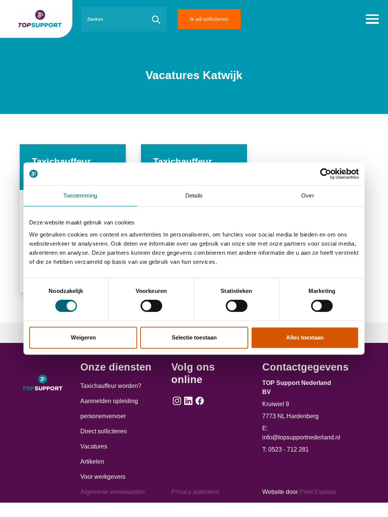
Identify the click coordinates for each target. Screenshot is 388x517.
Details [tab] (194, 195)
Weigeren (83, 337)
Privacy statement (195, 492)
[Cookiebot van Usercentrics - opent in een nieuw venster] (326, 173)
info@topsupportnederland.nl (301, 437)
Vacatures (93, 446)
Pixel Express (317, 492)
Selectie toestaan (194, 337)
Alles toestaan (305, 337)
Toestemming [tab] (80, 195)
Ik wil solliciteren (209, 19)
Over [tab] (307, 195)
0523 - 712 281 (288, 449)
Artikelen (92, 461)
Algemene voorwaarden (112, 492)
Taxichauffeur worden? (110, 386)
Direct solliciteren (103, 431)
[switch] (151, 306)
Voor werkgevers (102, 476)
